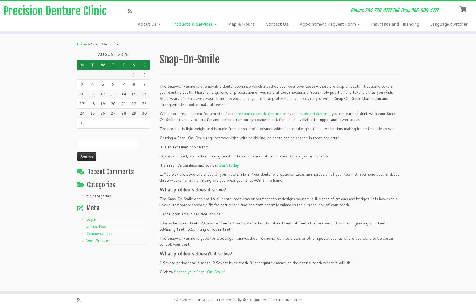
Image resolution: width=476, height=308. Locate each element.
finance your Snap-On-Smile (199, 272)
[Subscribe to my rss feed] (132, 11)
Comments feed (99, 233)
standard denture (314, 113)
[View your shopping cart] (464, 8)
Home (82, 44)
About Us (147, 24)
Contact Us (277, 24)
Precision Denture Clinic (55, 11)
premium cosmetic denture (259, 113)
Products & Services (193, 24)
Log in (91, 219)
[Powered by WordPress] (244, 299)
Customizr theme (288, 300)
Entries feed (96, 226)
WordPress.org (99, 240)
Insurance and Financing (395, 24)
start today (229, 165)
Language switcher (449, 24)
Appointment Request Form (328, 24)
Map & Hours (241, 24)
